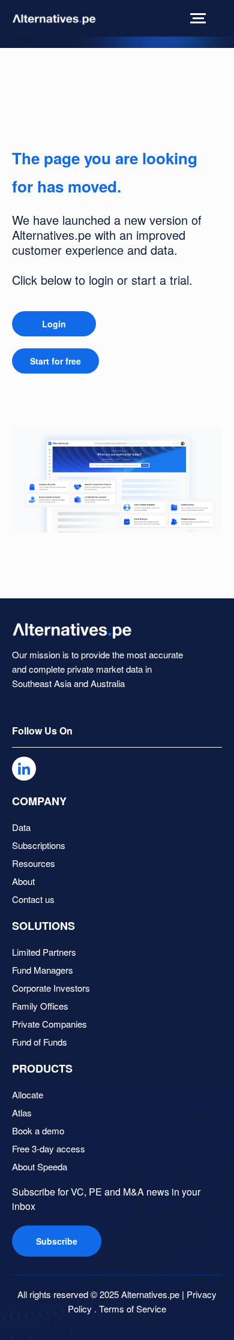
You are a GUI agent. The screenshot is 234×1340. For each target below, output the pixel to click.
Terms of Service (132, 1308)
